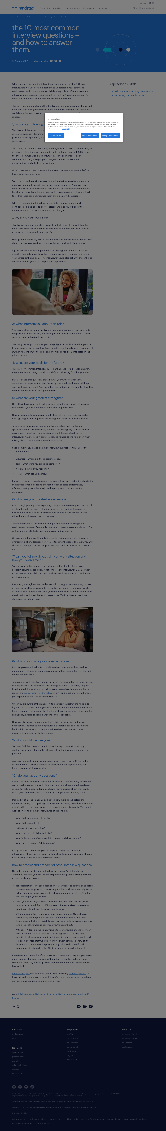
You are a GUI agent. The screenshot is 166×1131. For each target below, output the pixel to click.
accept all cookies (110, 135)
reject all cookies (89, 135)
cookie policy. (66, 129)
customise (56, 135)
